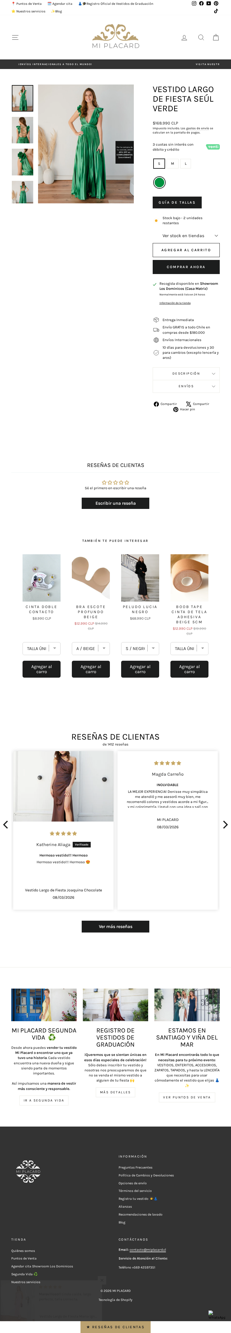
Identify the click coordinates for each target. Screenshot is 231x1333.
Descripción (186, 373)
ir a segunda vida (44, 1100)
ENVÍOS (186, 386)
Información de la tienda (175, 303)
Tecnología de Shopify (115, 1300)
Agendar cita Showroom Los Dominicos (42, 1266)
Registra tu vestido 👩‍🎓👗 (138, 1199)
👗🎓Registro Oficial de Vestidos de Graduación (115, 4)
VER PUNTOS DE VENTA (187, 1097)
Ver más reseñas (115, 926)
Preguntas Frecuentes (135, 1167)
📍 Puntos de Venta (26, 4)
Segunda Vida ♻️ (24, 1274)
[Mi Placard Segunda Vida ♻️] (44, 1005)
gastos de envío (197, 128)
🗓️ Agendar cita (59, 4)
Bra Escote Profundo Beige (91, 611)
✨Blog (56, 11)
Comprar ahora (186, 267)
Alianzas (125, 1207)
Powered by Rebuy (115, 693)
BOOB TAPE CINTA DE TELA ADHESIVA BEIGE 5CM (189, 614)
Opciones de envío (133, 1183)
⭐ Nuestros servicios (28, 11)
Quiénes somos (23, 1251)
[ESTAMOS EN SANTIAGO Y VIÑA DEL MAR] (187, 1005)
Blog (122, 1222)
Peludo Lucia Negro (140, 609)
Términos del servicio (135, 1191)
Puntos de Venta (24, 1258)
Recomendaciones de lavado (141, 1214)
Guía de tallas (177, 202)
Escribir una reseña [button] (115, 503)
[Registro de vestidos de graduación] (115, 1005)
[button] (7, 825)
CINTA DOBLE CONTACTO (41, 609)
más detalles (115, 1092)
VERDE (159, 182)
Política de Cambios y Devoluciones (146, 1175)
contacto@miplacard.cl (148, 1250)
